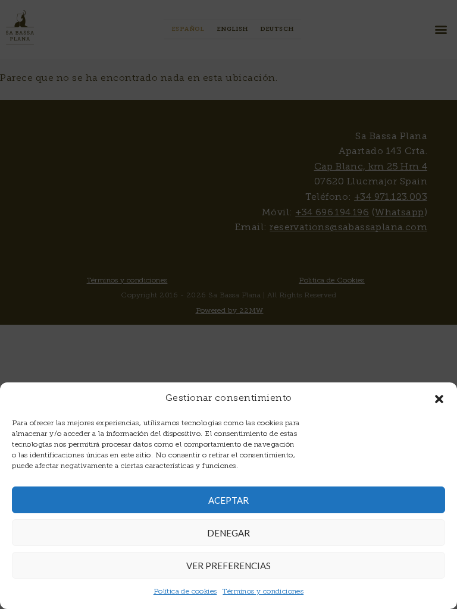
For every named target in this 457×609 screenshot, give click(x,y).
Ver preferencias (228, 565)
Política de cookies (185, 591)
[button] (439, 399)
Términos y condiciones (263, 591)
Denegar (228, 533)
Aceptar (228, 500)
